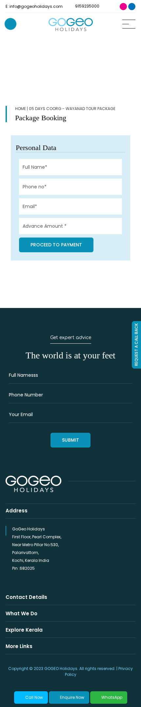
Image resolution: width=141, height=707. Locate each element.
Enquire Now (72, 697)
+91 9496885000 (10, 24)
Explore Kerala (24, 629)
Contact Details (26, 597)
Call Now (34, 697)
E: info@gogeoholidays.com (34, 6)
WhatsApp (111, 697)
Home (20, 108)
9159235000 (86, 6)
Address (17, 510)
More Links (19, 646)
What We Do (21, 613)
